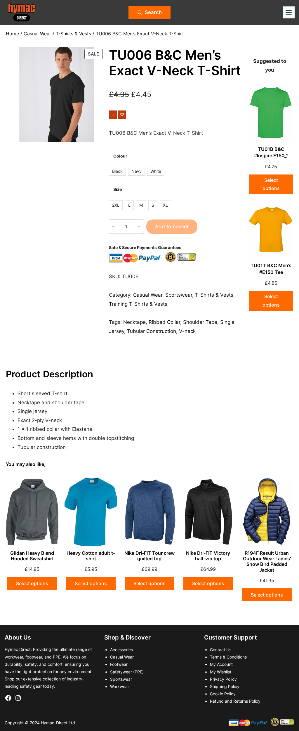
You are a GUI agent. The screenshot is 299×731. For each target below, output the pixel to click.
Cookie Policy (223, 693)
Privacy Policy (223, 679)
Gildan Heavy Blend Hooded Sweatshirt (32, 555)
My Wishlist (220, 671)
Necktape (134, 322)
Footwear (119, 664)
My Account (221, 664)
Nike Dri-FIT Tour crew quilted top (149, 555)
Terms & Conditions (228, 656)
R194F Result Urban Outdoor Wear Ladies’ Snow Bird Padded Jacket (267, 561)
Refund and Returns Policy (235, 701)
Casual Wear (37, 34)
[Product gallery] (56, 94)
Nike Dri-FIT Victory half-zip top (208, 555)
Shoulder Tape (200, 322)
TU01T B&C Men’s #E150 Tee (271, 268)
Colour (120, 155)
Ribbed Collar (164, 322)
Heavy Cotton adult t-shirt (91, 555)
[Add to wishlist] (122, 114)
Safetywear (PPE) (127, 671)
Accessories (121, 649)
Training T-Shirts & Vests (138, 304)
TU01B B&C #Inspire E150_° (271, 152)
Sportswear (178, 295)
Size (117, 189)
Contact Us (220, 649)
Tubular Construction (151, 331)
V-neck (187, 331)
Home (12, 34)
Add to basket (172, 226)
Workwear (119, 686)
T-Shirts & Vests (73, 34)
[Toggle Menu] (289, 12)
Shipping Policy (224, 686)
